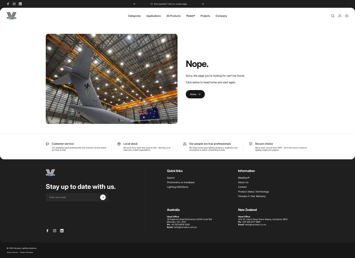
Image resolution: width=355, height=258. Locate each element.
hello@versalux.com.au (185, 227)
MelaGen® (243, 177)
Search (171, 177)
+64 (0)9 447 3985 (251, 222)
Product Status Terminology (253, 191)
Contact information (26, 252)
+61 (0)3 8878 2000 (180, 224)
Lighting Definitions (177, 187)
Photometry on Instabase (181, 182)
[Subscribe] (103, 197)
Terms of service (12, 252)
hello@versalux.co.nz (255, 224)
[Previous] (134, 4)
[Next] (203, 4)
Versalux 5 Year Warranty (252, 196)
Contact (242, 187)
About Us (243, 182)
